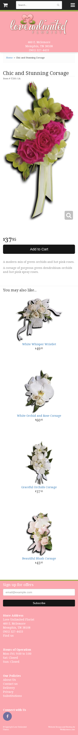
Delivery (9, 687)
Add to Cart (39, 249)
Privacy (8, 691)
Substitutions (12, 695)
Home (9, 57)
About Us (9, 679)
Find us (8, 635)
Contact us (10, 683)
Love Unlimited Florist (39, 24)
